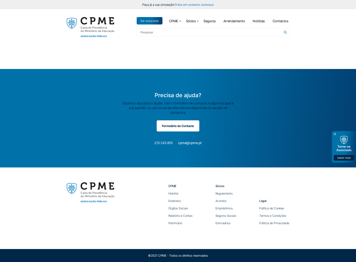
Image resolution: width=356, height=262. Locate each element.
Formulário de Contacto (178, 126)
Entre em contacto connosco (194, 4)
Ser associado (149, 21)
